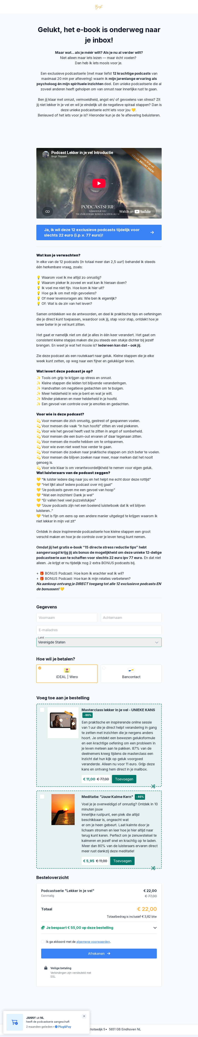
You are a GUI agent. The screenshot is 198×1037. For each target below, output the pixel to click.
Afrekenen (97, 954)
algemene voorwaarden (93, 942)
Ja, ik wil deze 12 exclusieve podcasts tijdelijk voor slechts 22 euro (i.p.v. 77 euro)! (92, 232)
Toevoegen (124, 779)
